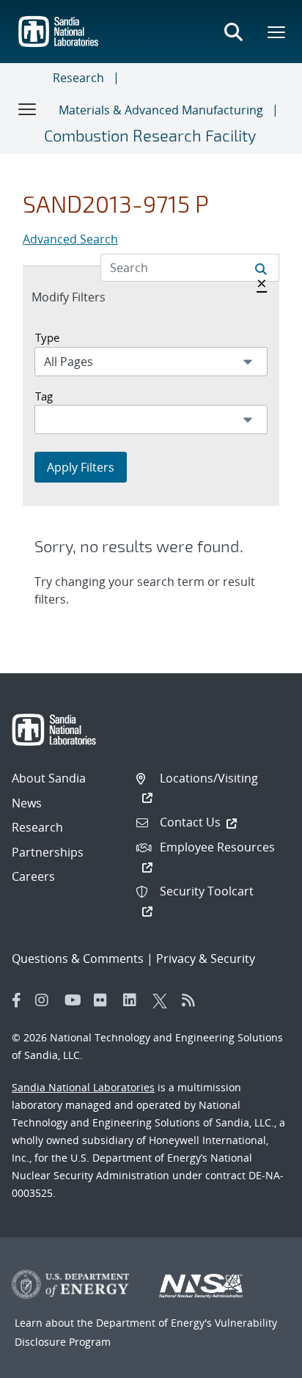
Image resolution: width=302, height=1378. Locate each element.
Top (258, 1361)
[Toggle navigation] (28, 108)
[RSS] (193, 1000)
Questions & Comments (78, 958)
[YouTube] (75, 1000)
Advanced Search (70, 239)
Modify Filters (84, 296)
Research (78, 78)
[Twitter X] (163, 1000)
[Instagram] (46, 1000)
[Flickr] (105, 1000)
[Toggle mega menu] (277, 31)
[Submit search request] (261, 268)
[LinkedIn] (134, 1000)
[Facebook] (17, 1000)
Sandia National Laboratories (83, 1087)
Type (47, 337)
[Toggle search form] (233, 31)
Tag (44, 396)
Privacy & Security (205, 958)
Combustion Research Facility (150, 134)
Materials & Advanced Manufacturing (161, 110)
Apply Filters (80, 467)
